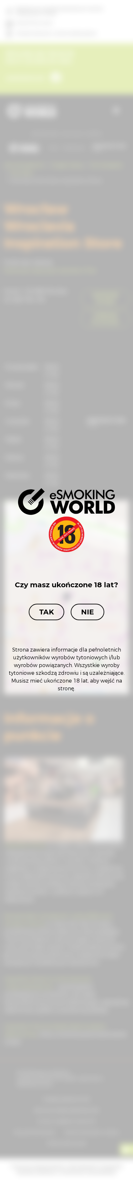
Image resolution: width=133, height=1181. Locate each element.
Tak (46, 612)
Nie (87, 612)
